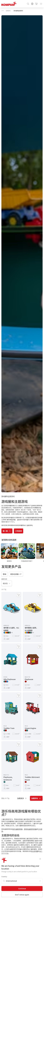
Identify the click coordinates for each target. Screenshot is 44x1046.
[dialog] (22, 523)
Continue (22, 888)
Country (4, 876)
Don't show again (22, 894)
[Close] (40, 858)
